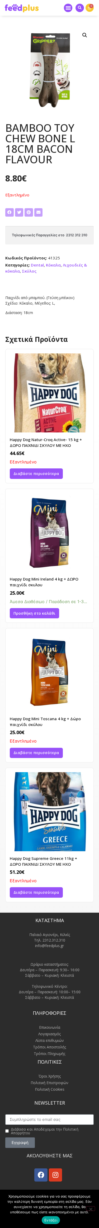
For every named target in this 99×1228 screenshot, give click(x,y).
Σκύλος (29, 271)
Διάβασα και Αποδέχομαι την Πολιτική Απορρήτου (44, 1131)
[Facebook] (41, 1175)
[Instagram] (55, 1175)
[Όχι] (90, 1208)
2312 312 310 (76, 235)
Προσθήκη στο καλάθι (34, 613)
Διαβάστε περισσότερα (36, 473)
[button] (68, 8)
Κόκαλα (53, 265)
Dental (37, 265)
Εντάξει (50, 1220)
